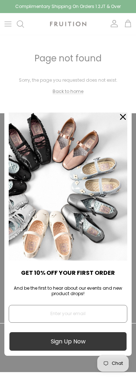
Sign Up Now (68, 341)
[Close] (123, 117)
